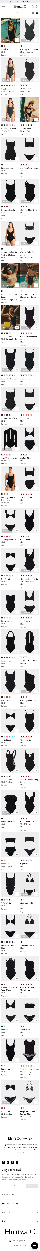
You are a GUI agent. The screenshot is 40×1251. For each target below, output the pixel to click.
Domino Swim (6, 702)
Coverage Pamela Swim (10, 419)
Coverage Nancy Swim (29, 702)
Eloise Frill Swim (8, 823)
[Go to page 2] (24, 1126)
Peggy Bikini (6, 865)
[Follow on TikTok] (8, 1162)
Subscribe (31, 1186)
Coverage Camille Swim (8, 212)
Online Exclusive (9, 328)
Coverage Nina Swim (28, 211)
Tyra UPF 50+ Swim (9, 459)
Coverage (26, 41)
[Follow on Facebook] (17, 1162)
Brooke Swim (6, 622)
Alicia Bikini (6, 741)
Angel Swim (6, 50)
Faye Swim (5, 1070)
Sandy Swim (6, 662)
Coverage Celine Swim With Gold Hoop (10, 255)
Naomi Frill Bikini (27, 947)
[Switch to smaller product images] (37, 12)
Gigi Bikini (24, 865)
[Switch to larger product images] (33, 12)
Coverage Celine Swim (29, 50)
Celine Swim (25, 541)
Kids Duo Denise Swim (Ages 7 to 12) (29, 1072)
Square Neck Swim (8, 130)
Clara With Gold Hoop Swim (27, 990)
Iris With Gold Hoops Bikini (29, 170)
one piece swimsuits (13, 1150)
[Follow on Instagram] (3, 1162)
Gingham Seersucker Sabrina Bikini (28, 1114)
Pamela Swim (25, 380)
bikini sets (22, 1147)
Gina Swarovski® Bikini (27, 906)
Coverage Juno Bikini (9, 541)
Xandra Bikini (26, 420)
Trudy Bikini (26, 1031)
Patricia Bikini (26, 499)
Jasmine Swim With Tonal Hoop (9, 990)
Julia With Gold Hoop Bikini (10, 948)
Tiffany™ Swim (7, 904)
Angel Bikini (25, 622)
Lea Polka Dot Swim (28, 296)
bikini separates (31, 1147)
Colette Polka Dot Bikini (28, 255)
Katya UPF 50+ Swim (29, 662)
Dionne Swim (27, 90)
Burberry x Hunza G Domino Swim (9, 500)
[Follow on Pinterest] (12, 1162)
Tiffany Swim (9, 338)
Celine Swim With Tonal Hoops (27, 824)
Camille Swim (7, 90)
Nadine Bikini (26, 459)
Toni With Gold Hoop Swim (29, 782)
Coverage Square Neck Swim (29, 339)
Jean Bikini (5, 580)
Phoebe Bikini (27, 130)
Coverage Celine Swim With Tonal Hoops (29, 581)
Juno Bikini (5, 1031)
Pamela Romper (7, 169)
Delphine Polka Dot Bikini (9, 297)
